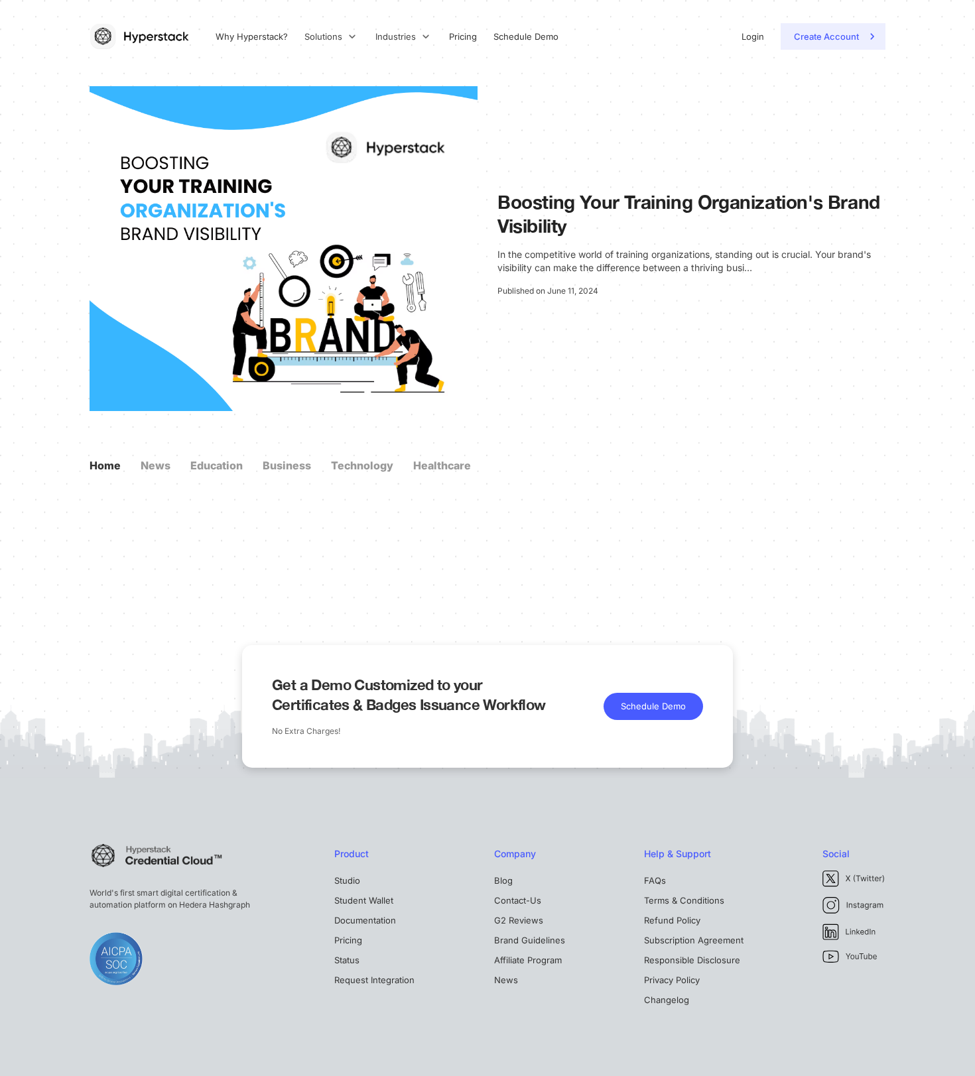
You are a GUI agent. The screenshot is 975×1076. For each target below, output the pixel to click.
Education (216, 465)
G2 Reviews (518, 920)
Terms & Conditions (684, 900)
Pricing (463, 36)
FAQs (655, 880)
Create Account (826, 36)
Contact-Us (517, 900)
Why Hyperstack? (252, 36)
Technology (362, 465)
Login (753, 36)
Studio (347, 880)
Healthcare (442, 465)
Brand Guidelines (529, 940)
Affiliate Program (528, 960)
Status (346, 960)
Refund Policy (672, 920)
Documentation (365, 920)
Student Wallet (363, 900)
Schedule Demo (525, 36)
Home (105, 465)
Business (287, 465)
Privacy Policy (672, 980)
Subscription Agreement (694, 940)
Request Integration (374, 980)
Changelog (666, 999)
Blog (503, 880)
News (155, 465)
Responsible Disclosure (692, 960)
